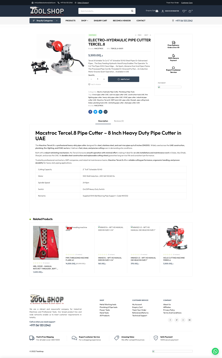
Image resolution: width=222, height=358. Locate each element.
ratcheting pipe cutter (116, 103)
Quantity (91, 75)
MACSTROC (98, 48)
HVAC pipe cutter (129, 97)
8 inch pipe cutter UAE (100, 95)
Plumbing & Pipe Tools (126, 92)
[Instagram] (183, 320)
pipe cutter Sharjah (129, 100)
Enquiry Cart (151, 10)
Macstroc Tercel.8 (103, 100)
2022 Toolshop (37, 351)
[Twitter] (176, 320)
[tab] (103, 122)
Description (103, 121)
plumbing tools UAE (100, 103)
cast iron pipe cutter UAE (118, 95)
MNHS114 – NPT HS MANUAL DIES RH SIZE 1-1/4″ (110, 259)
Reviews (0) (119, 121)
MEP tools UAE (116, 100)
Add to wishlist (96, 84)
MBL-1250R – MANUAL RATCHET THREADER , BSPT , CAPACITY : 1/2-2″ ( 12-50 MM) (45, 268)
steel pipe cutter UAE (132, 103)
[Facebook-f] (170, 320)
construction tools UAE (136, 95)
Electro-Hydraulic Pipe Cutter (107, 92)
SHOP (102, 300)
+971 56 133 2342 (40, 325)
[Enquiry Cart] (157, 11)
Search (132, 11)
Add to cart (125, 79)
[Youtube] (189, 320)
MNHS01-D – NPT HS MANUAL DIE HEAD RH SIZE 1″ (143, 259)
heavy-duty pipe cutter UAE (113, 97)
